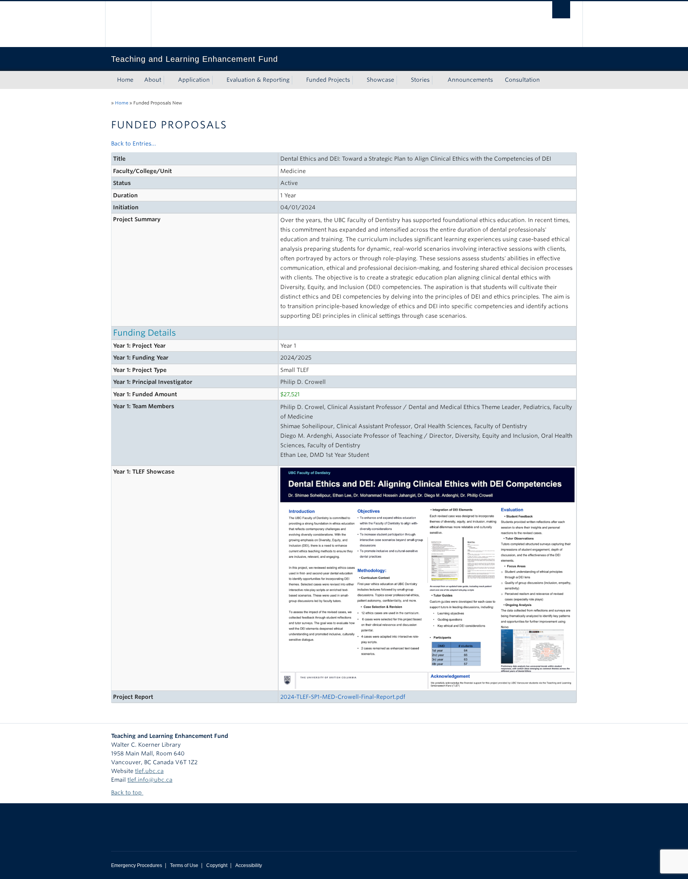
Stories (420, 80)
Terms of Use (184, 865)
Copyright (216, 865)
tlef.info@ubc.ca (149, 780)
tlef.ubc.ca (149, 771)
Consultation (522, 80)
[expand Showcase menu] (401, 80)
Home (125, 80)
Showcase (380, 80)
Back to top (127, 792)
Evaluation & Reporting (258, 80)
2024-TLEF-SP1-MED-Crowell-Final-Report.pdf (342, 697)
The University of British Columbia (128, 24)
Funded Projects (328, 80)
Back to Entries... (133, 143)
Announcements (470, 80)
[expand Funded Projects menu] (357, 80)
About (152, 80)
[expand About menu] (168, 80)
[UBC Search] (561, 9)
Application (194, 80)
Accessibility (248, 865)
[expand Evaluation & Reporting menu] (296, 80)
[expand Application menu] (217, 80)
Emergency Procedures (136, 865)
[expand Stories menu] (437, 80)
